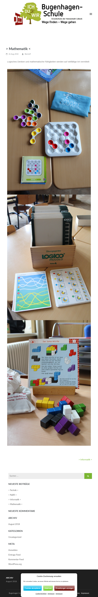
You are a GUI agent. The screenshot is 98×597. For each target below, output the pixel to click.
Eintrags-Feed (14, 555)
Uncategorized (14, 537)
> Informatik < (85, 460)
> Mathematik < (15, 504)
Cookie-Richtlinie (41, 593)
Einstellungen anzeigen (65, 588)
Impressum (51, 593)
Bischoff (28, 54)
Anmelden (12, 550)
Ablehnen (48, 588)
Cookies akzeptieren (33, 588)
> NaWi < (12, 495)
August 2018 (14, 524)
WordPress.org (15, 564)
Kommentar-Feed (16, 559)
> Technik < (13, 490)
